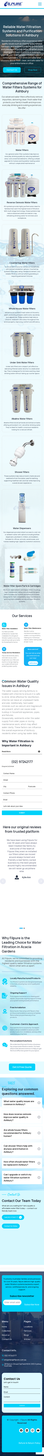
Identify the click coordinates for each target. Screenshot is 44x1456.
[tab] (21, 928)
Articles (27, 1339)
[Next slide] (41, 881)
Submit (22, 813)
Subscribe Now (31, 1304)
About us (6, 1335)
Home (4, 1326)
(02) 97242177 (10, 1355)
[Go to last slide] (3, 881)
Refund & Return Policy (29, 1443)
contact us (7, 1339)
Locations (28, 1326)
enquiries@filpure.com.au (15, 1359)
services (28, 1331)
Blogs (26, 1335)
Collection (6, 1331)
